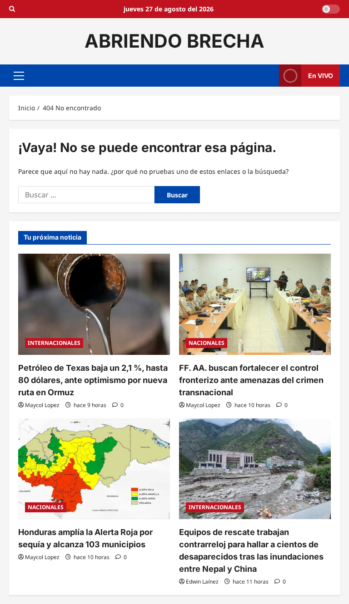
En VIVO (320, 75)
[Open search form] (12, 9)
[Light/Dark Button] (331, 9)
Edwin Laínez (202, 581)
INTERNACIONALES (54, 343)
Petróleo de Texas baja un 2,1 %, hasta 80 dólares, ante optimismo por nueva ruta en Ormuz (93, 380)
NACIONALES (206, 343)
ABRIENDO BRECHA (174, 40)
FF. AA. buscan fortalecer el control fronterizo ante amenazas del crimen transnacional (251, 380)
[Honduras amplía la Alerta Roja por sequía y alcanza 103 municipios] (94, 469)
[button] (19, 75)
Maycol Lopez (42, 405)
